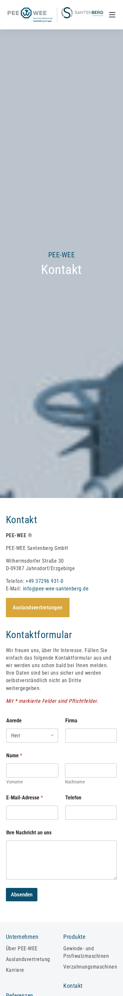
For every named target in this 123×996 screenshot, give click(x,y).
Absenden (21, 894)
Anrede (14, 720)
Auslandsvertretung (28, 959)
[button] (112, 15)
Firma (71, 720)
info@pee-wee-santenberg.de (56, 589)
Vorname (14, 781)
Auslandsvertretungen (38, 607)
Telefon (73, 798)
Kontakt (72, 986)
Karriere (15, 970)
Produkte (74, 937)
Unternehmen (22, 937)
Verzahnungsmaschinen (90, 967)
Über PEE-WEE (22, 948)
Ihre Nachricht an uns (28, 832)
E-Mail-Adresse (24, 798)
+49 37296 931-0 (44, 581)
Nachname (75, 781)
